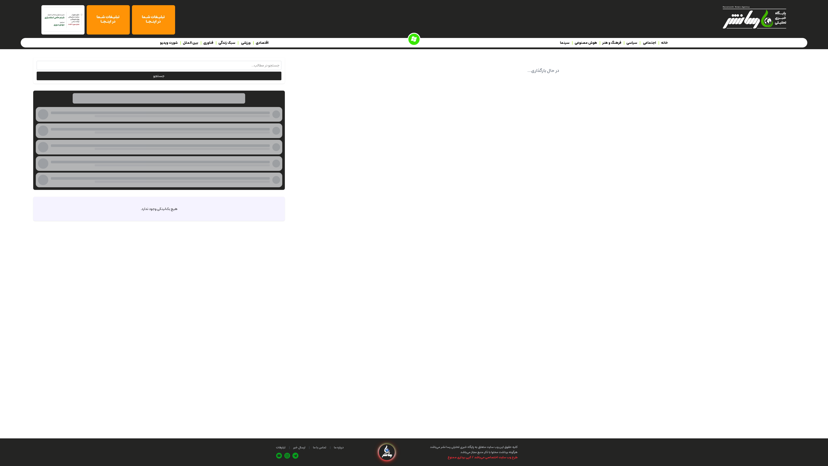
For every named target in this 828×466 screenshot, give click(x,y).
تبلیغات (280, 447)
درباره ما (339, 447)
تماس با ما (319, 447)
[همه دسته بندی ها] (414, 39)
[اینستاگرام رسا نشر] (287, 455)
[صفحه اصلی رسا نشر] (754, 17)
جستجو (159, 76)
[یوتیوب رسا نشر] (279, 456)
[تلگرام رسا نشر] (295, 456)
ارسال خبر (299, 447)
